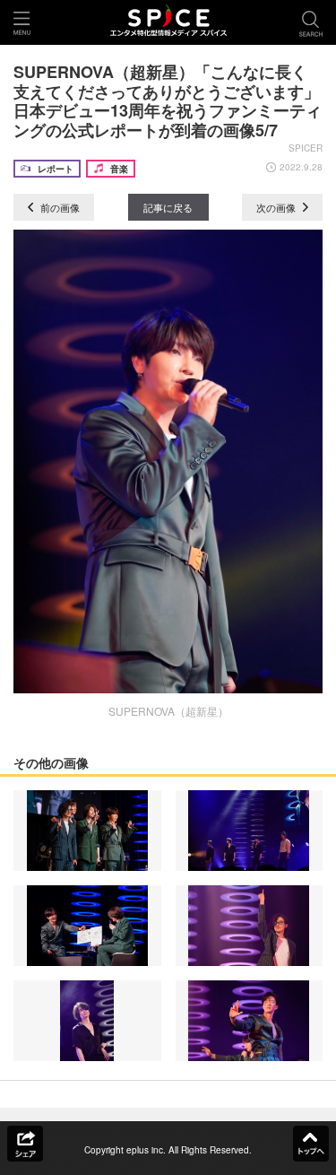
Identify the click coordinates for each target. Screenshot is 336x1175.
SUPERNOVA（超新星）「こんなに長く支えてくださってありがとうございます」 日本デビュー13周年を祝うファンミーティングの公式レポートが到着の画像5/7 (174, 101)
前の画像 (59, 207)
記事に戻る (168, 207)
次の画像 (277, 207)
